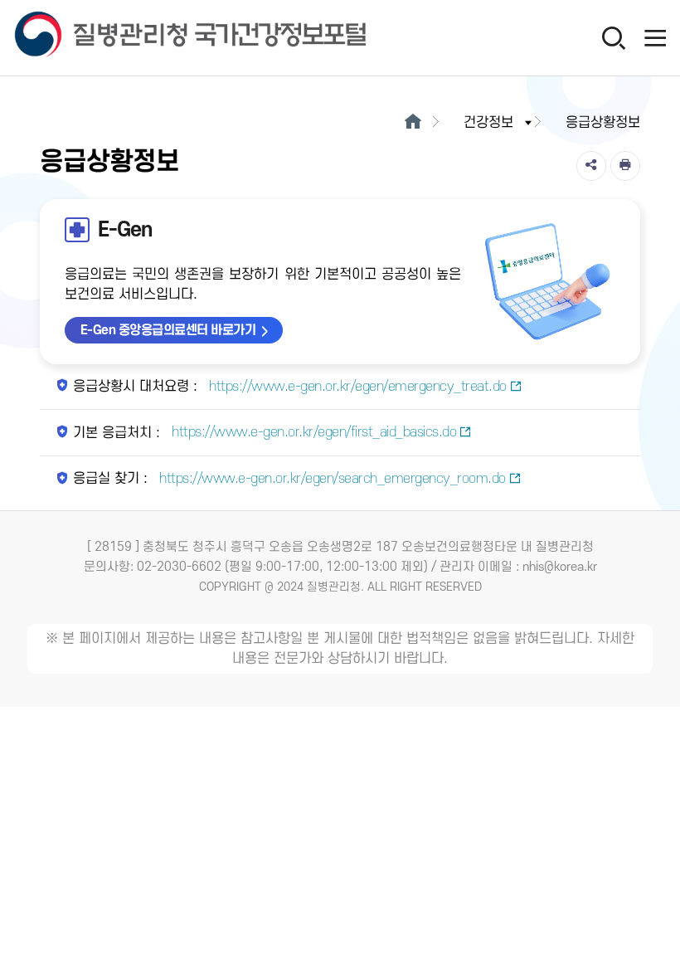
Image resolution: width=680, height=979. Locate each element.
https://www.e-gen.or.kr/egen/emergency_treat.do (356, 386)
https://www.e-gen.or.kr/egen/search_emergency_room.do (331, 478)
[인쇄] (625, 166)
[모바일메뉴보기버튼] (655, 37)
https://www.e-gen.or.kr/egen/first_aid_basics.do (312, 432)
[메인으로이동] (412, 123)
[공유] (591, 166)
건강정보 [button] (488, 122)
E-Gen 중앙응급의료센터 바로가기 (168, 330)
